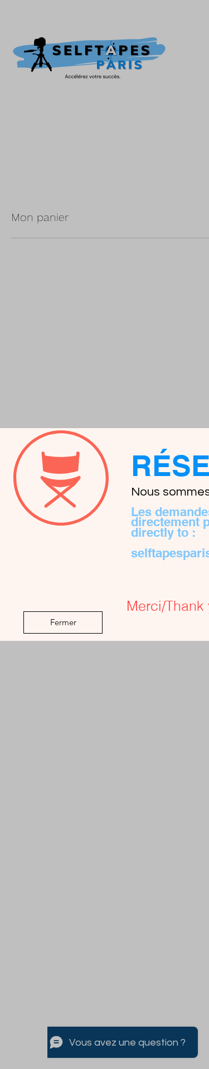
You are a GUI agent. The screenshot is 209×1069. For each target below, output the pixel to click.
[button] (63, 622)
